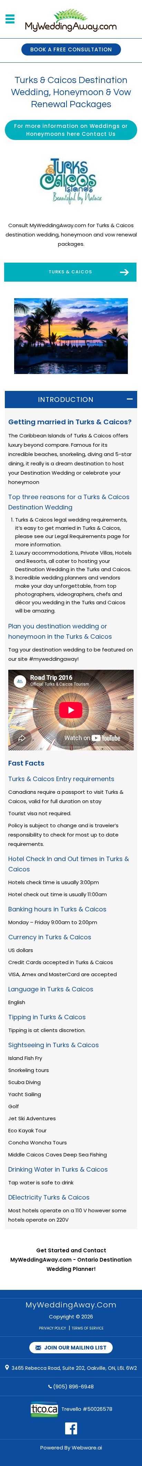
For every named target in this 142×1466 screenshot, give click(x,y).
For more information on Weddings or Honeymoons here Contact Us (71, 130)
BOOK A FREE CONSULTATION (71, 49)
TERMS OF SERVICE (87, 1328)
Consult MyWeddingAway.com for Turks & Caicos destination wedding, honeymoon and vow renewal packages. (71, 234)
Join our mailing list (74, 1347)
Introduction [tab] (66, 399)
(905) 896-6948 (73, 1386)
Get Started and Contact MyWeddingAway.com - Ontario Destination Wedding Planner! (71, 1260)
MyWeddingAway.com (71, 1305)
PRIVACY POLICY (52, 1328)
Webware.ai (87, 1447)
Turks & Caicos (70, 272)
